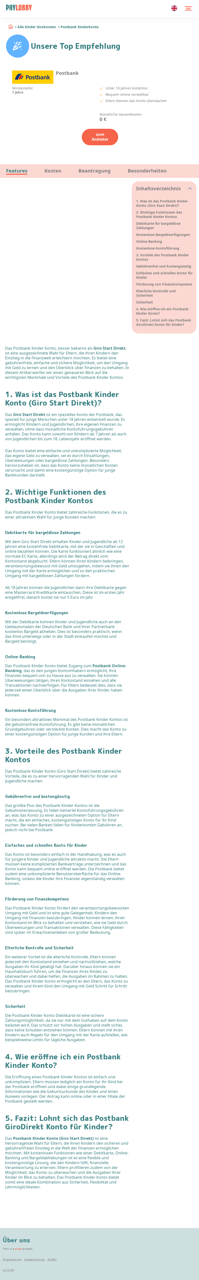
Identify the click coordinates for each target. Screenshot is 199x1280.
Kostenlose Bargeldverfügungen (163, 234)
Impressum (12, 1259)
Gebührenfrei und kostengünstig (163, 266)
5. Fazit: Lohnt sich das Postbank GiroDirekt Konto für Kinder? (163, 322)
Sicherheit (144, 302)
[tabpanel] (67, 181)
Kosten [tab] (52, 170)
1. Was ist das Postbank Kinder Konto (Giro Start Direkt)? (162, 203)
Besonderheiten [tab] (147, 170)
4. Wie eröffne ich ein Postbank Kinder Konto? (162, 311)
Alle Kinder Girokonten (36, 27)
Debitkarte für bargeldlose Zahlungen (158, 225)
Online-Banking (149, 241)
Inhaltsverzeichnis (158, 188)
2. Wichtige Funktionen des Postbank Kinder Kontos (159, 214)
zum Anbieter (100, 137)
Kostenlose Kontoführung (157, 248)
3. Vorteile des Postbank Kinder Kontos (162, 257)
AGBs (52, 1259)
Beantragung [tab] (94, 170)
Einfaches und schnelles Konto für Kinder (164, 275)
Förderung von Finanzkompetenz (164, 284)
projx (18, 1248)
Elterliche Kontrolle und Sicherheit (156, 293)
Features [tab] (16, 170)
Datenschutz (34, 1259)
